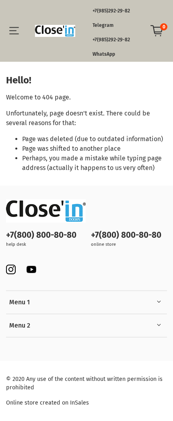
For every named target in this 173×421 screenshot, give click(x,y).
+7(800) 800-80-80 (41, 235)
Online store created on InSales (47, 402)
